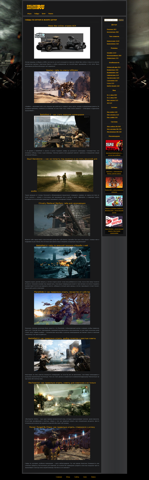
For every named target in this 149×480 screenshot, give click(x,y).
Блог (44, 13)
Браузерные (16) (113, 43)
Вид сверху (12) (112, 100)
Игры (29, 13)
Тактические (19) (113, 78)
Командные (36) (112, 70)
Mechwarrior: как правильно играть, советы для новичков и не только (62, 383)
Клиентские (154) (113, 41)
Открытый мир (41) (113, 67)
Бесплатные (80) (113, 32)
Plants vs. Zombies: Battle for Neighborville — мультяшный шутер (114, 210)
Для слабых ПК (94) (114, 126)
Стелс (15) (110, 83)
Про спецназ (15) (113, 114)
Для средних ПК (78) (114, 129)
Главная (59, 477)
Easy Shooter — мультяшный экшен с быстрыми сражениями (114, 231)
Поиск (50, 13)
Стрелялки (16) (112, 80)
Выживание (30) (112, 72)
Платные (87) (111, 29)
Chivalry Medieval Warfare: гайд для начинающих (62, 203)
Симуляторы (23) (113, 75)
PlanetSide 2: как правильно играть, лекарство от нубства (62, 292)
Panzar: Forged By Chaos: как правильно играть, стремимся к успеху (62, 427)
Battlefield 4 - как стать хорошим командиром (62, 115)
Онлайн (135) (111, 52)
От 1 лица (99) (112, 95)
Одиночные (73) (112, 58)
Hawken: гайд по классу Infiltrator (62, 70)
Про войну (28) (112, 112)
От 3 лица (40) (112, 97)
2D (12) (109, 103)
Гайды (36, 13)
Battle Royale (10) (113, 86)
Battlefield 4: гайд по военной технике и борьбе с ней (62, 245)
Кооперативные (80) (114, 55)
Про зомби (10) (112, 117)
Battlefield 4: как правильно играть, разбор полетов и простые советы (62, 338)
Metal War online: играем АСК (62, 26)
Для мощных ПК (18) (114, 132)
